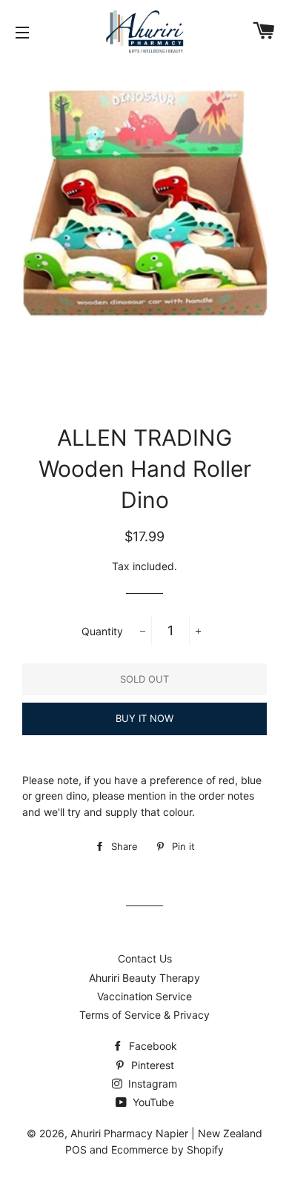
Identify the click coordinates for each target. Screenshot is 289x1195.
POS (76, 1149)
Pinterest (151, 1065)
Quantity (102, 631)
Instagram (151, 1083)
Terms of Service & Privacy (144, 1014)
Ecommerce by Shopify (167, 1149)
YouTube (152, 1102)
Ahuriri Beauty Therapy (144, 977)
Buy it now (144, 718)
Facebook (151, 1046)
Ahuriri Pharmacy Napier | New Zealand (166, 1133)
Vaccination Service (144, 996)
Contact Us (145, 958)
